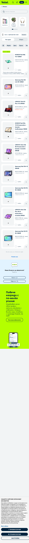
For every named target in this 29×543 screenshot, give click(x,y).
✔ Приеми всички (14, 529)
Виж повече (4, 526)
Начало (5, 6)
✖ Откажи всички (14, 534)
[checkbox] (16, 70)
